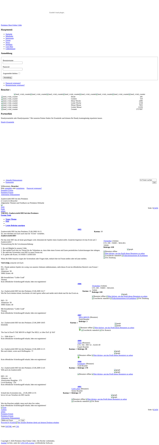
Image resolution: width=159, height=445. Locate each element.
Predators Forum (7, 190)
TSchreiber (107, 241)
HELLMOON (84, 317)
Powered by (5, 423)
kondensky (82, 364)
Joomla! (4, 443)
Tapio (80, 343)
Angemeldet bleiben (10, 73)
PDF (7, 221)
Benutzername (8, 60)
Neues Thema (11, 219)
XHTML (8, 426)
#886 (79, 284)
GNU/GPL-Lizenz (27, 443)
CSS (17, 426)
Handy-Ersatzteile (7, 122)
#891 (79, 387)
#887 (79, 315)
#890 (79, 362)
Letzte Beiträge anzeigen (15, 225)
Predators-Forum (7, 192)
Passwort (6, 67)
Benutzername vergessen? (15, 85)
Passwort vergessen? (13, 83)
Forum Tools (6, 215)
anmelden (8, 188)
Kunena (13, 423)
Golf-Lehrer (75, 389)
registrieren (20, 188)
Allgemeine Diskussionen (10, 195)
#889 (79, 341)
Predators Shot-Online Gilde (11, 25)
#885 (79, 229)
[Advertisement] (45, 434)
